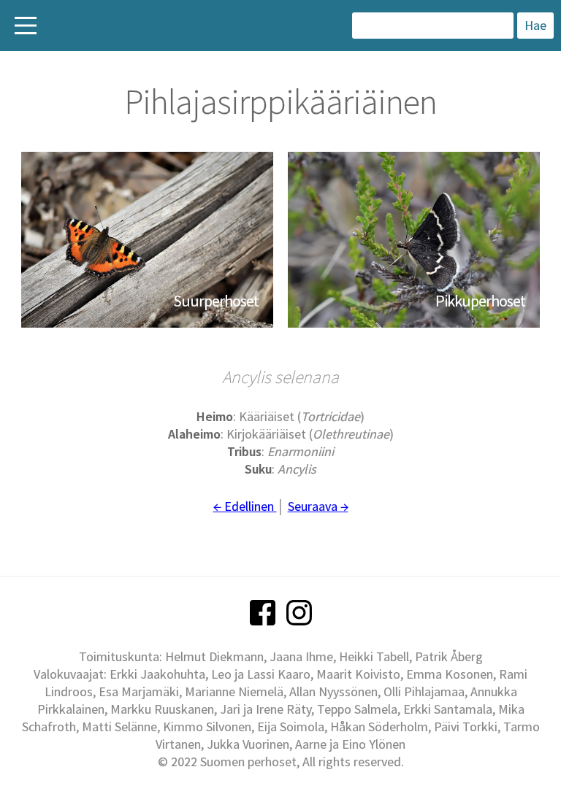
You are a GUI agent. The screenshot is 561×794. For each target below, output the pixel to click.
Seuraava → (318, 506)
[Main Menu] (25, 25)
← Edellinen (245, 506)
